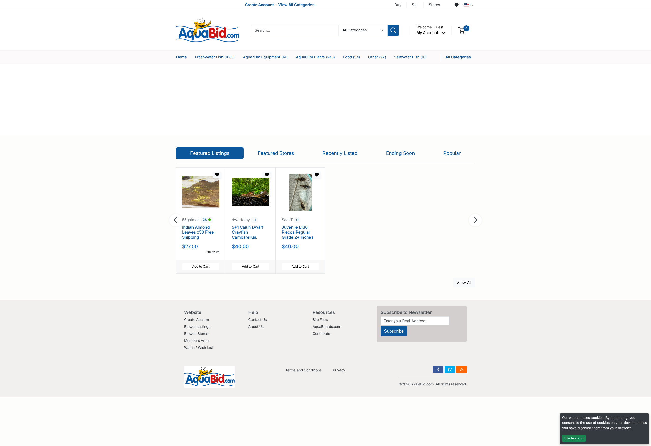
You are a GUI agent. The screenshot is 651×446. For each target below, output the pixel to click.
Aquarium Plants (315, 57)
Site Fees (320, 320)
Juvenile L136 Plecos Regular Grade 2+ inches (298, 232)
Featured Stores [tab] (276, 153)
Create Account (259, 4)
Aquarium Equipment (265, 57)
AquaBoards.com (327, 327)
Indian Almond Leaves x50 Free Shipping (198, 232)
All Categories (458, 57)
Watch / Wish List (198, 347)
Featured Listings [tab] (209, 153)
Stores (434, 4)
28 (205, 220)
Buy (398, 4)
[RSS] (461, 369)
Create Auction (196, 320)
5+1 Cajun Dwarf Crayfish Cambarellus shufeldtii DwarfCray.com (248, 237)
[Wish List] (456, 5)
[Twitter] (450, 369)
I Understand (573, 438)
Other (377, 57)
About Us (256, 327)
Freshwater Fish (215, 57)
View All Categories (296, 4)
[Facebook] (438, 369)
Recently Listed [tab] (339, 153)
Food (351, 57)
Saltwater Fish (410, 57)
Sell (415, 4)
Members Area (196, 341)
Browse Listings (197, 327)
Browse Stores (196, 334)
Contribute (321, 334)
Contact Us (257, 320)
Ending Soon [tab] (400, 153)
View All (464, 282)
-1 (254, 220)
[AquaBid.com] (208, 29)
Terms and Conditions (303, 370)
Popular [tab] (452, 153)
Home (181, 57)
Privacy (339, 370)
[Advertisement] (325, 99)
